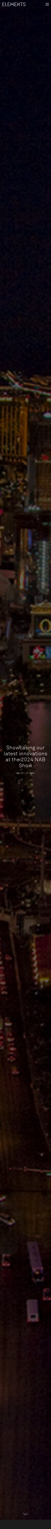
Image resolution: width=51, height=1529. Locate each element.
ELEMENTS (14, 4)
